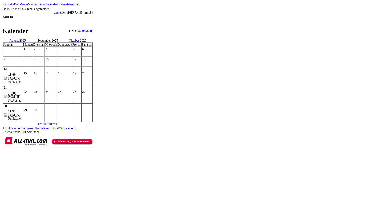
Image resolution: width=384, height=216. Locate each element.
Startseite (8, 4)
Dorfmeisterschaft (68, 4)
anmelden (60, 12)
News (47, 128)
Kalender (51, 4)
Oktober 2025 (77, 40)
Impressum (28, 128)
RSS (61, 128)
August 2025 (17, 40)
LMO (54, 128)
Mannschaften (37, 4)
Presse (39, 128)
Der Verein (21, 4)
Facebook (70, 128)
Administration (12, 128)
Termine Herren (48, 123)
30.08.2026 (85, 30)
